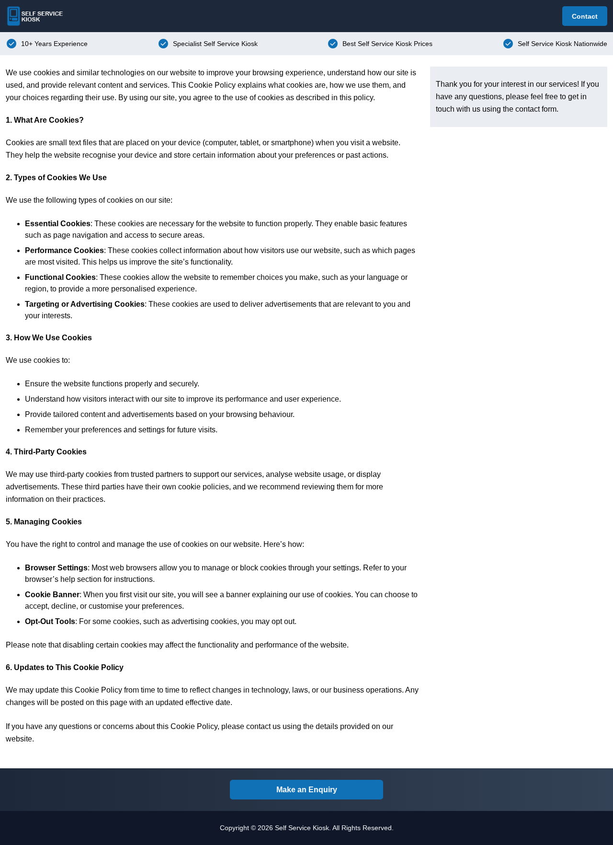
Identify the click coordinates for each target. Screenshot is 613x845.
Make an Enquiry (306, 790)
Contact (585, 16)
